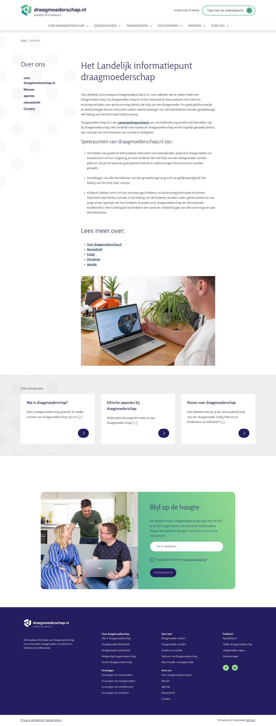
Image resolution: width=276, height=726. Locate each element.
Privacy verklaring (32, 720)
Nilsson (250, 720)
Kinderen (194, 25)
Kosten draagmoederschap (117, 662)
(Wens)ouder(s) (105, 25)
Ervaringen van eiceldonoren (118, 687)
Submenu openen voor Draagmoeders (150, 25)
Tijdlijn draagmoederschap (237, 644)
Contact (29, 109)
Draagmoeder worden (173, 644)
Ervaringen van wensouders (117, 675)
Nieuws (29, 89)
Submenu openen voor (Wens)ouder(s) (118, 25)
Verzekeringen (231, 656)
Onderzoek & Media (186, 10)
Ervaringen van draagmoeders (118, 681)
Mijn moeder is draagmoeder (177, 662)
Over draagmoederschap (66, 25)
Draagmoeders (137, 25)
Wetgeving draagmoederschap (119, 656)
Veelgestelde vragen (234, 650)
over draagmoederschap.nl (39, 80)
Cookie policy (53, 720)
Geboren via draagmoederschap (179, 656)
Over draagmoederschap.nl (104, 244)
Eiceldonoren (168, 25)
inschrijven (162, 572)
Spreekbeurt (230, 638)
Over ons (218, 25)
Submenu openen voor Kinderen (203, 25)
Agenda (92, 264)
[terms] (249, 11)
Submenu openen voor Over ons (226, 25)
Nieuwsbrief (94, 249)
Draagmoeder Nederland (116, 644)
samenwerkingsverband (133, 122)
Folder (91, 254)
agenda (29, 96)
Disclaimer (93, 259)
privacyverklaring (195, 559)
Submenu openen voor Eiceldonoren (180, 25)
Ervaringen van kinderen (115, 693)
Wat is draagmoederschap (116, 638)
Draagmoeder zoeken (173, 638)
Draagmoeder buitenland (116, 650)
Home (24, 41)
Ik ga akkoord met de (181, 559)
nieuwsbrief (32, 102)
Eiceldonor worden (171, 650)
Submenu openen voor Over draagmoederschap (86, 25)
